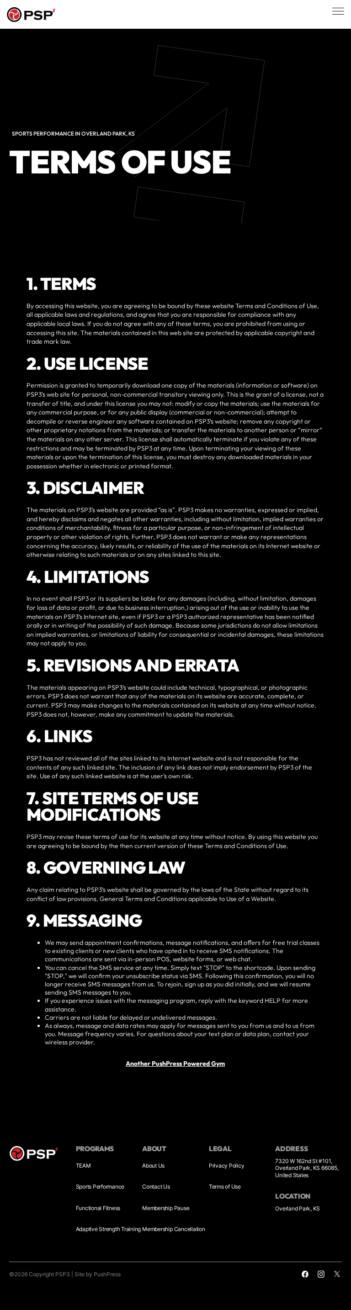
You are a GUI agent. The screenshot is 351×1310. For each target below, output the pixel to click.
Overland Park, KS (297, 1208)
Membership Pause (165, 1208)
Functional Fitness (98, 1208)
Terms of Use (225, 1186)
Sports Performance (100, 1186)
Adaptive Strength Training (108, 1229)
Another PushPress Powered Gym (175, 1063)
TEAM (83, 1165)
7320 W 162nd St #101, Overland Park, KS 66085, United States (306, 1168)
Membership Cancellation (173, 1229)
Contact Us (156, 1186)
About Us (153, 1165)
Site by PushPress (97, 1274)
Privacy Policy (227, 1165)
